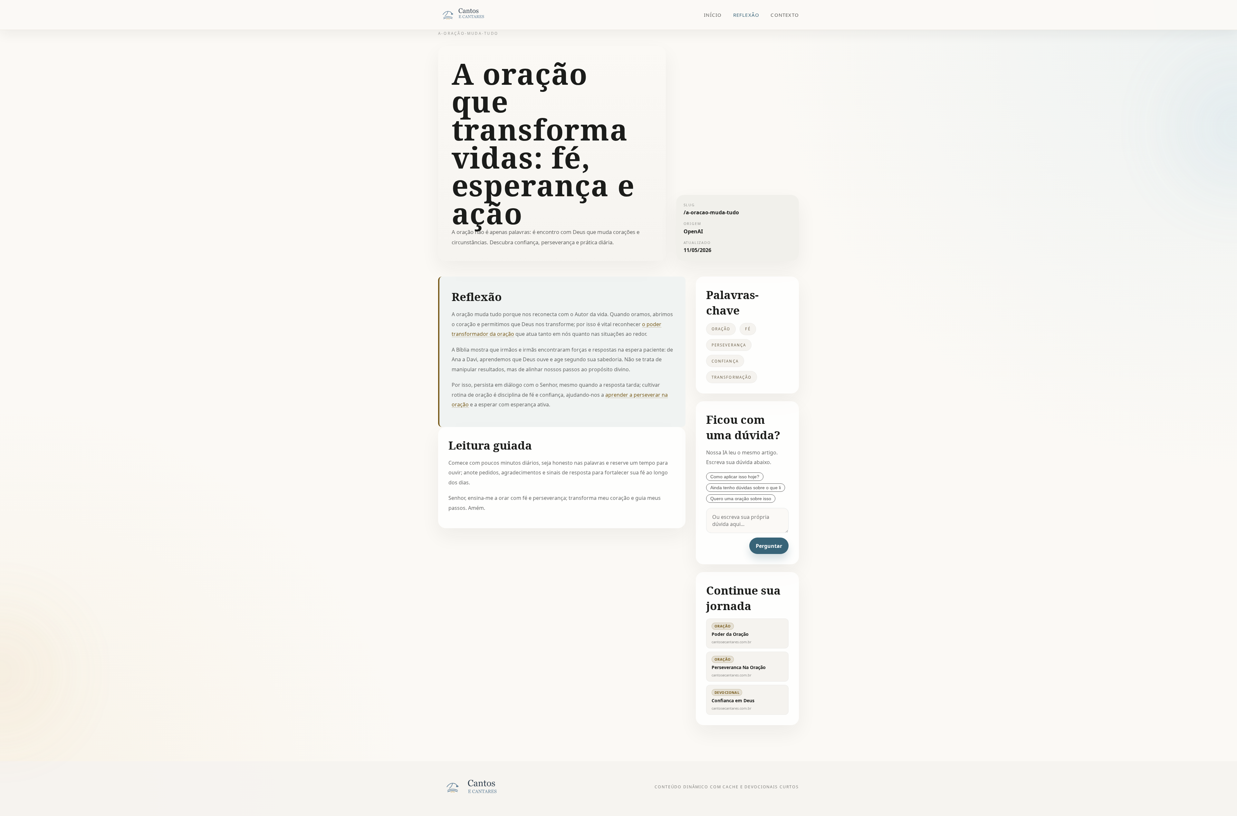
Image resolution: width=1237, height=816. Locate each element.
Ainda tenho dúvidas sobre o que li (745, 487)
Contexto (785, 15)
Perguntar (769, 545)
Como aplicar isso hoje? (734, 476)
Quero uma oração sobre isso (740, 498)
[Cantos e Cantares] (470, 14)
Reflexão (746, 15)
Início (713, 15)
